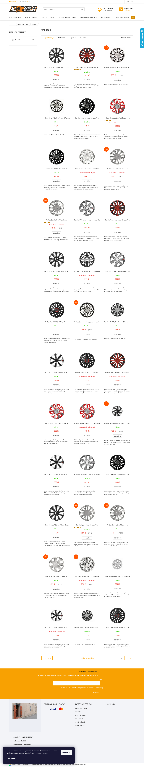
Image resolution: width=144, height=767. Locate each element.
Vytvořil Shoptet (16, 765)
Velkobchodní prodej (81, 708)
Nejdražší (73, 38)
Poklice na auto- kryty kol (21, 745)
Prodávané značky (80, 722)
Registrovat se (13, 2)
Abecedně (83, 38)
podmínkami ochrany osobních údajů (91, 688)
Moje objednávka (80, 725)
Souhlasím (66, 752)
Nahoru (48, 658)
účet (27, 2)
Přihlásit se (96, 692)
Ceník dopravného (80, 715)
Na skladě (24, 40)
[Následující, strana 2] (126, 658)
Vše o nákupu (79, 719)
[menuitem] (15, 17)
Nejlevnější (61, 38)
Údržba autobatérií (19, 741)
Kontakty (77, 712)
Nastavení (11, 758)
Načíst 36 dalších (87, 658)
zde (46, 753)
